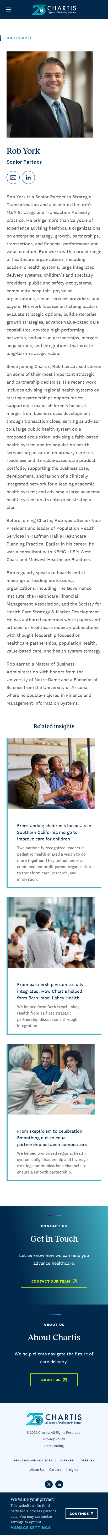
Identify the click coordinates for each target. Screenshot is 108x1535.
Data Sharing (54, 1446)
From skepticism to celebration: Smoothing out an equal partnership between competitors (52, 1137)
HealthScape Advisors (33, 1460)
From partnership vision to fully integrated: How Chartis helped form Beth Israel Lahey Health (50, 991)
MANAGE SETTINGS (30, 1527)
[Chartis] (54, 9)
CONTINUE (79, 1513)
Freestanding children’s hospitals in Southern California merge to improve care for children (54, 832)
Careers (55, 1469)
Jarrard (67, 1460)
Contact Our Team (50, 1281)
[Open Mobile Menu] (8, 9)
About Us (50, 1379)
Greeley (88, 1460)
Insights (72, 1469)
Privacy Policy (54, 1439)
